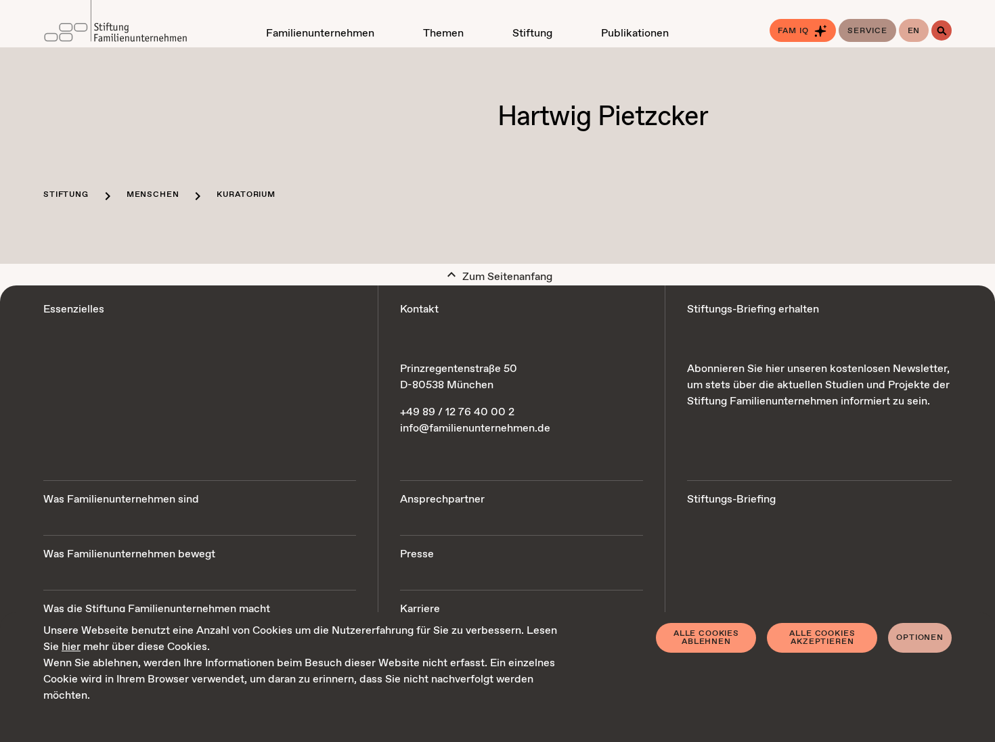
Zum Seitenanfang (506, 277)
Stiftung (66, 194)
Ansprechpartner (442, 499)
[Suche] (941, 30)
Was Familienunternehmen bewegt (129, 554)
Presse (417, 554)
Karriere (420, 609)
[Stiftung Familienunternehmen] (115, 23)
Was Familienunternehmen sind (121, 499)
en (914, 31)
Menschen (153, 194)
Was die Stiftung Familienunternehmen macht (156, 609)
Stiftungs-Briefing (731, 499)
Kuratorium (246, 194)
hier (71, 647)
